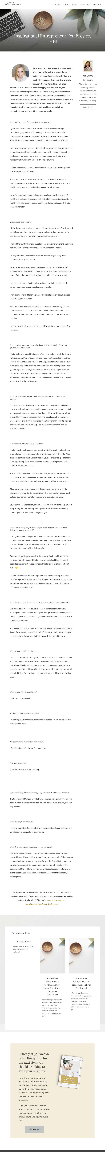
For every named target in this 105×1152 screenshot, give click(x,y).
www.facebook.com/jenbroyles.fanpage (41, 904)
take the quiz (35, 1129)
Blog (74, 5)
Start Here (85, 5)
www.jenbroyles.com (55, 900)
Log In (96, 5)
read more (88, 107)
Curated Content (23, 941)
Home (58, 5)
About (66, 5)
